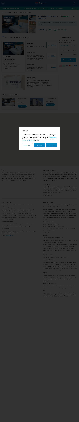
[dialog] (39, 138)
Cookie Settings (27, 145)
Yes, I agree (51, 145)
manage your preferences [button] (28, 140)
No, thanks (39, 145)
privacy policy (53, 137)
